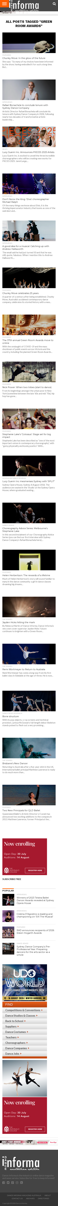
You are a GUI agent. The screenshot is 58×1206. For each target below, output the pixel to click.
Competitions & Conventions (22, 1010)
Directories (43, 1198)
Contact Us (17, 1198)
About (47, 1195)
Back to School (14, 1021)
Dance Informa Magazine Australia (24, 1195)
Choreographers (15, 1042)
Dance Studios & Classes (20, 1015)
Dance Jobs (12, 1053)
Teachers (11, 1037)
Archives (30, 1198)
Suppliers (11, 1026)
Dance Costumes (15, 1032)
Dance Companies (16, 1048)
